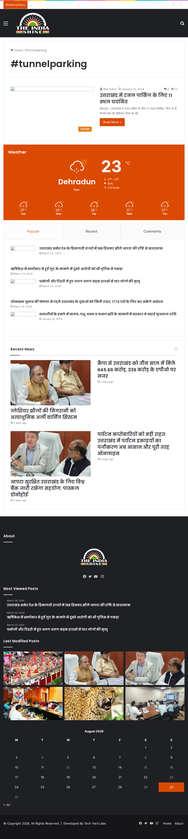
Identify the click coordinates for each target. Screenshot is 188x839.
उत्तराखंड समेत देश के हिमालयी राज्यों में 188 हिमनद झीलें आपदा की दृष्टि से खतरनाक (101, 248)
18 (42, 777)
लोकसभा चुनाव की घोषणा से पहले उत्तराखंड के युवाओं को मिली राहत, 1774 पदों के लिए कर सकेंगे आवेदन (87, 301)
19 (68, 777)
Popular (33, 231)
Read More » (112, 122)
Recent (91, 231)
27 (94, 787)
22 (145, 777)
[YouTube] (97, 576)
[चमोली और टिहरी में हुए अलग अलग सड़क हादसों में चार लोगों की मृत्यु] (23, 287)
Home (18, 50)
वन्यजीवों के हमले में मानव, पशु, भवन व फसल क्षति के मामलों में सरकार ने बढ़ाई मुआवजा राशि (107, 314)
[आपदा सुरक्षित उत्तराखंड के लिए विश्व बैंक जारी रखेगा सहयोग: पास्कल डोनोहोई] (51, 453)
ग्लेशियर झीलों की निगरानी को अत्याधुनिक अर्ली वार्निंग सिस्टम (44, 414)
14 (120, 767)
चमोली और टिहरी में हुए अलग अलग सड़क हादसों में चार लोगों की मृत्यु (89, 281)
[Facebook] (85, 576)
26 (68, 787)
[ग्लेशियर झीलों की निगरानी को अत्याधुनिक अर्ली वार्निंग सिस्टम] (51, 382)
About (179, 823)
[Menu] (5, 25)
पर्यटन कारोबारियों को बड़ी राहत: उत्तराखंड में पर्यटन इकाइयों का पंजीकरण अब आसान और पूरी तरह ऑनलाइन (133, 444)
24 (16, 787)
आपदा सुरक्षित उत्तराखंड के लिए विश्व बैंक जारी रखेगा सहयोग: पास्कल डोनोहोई (47, 488)
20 (94, 777)
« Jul (6, 804)
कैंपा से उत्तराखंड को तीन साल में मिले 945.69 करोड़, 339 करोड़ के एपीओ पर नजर (76, 4)
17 (16, 777)
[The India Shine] (33, 23)
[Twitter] (91, 576)
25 (42, 787)
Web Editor (110, 89)
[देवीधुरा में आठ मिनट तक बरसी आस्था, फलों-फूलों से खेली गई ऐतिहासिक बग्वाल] (33, 668)
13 (94, 767)
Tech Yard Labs (95, 823)
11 (42, 767)
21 (120, 777)
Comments (152, 231)
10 (16, 767)
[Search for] (182, 25)
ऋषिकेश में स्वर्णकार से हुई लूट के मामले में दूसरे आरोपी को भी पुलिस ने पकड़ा (67, 269)
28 (120, 787)
